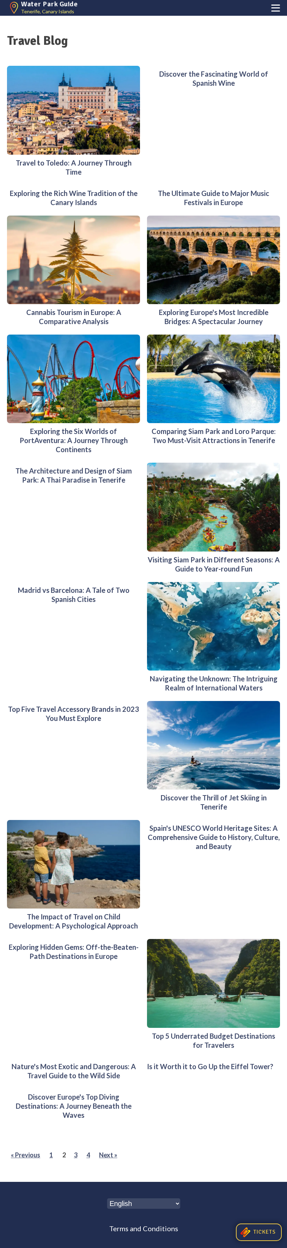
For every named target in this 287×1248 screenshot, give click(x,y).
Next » (108, 1155)
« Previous (25, 1155)
